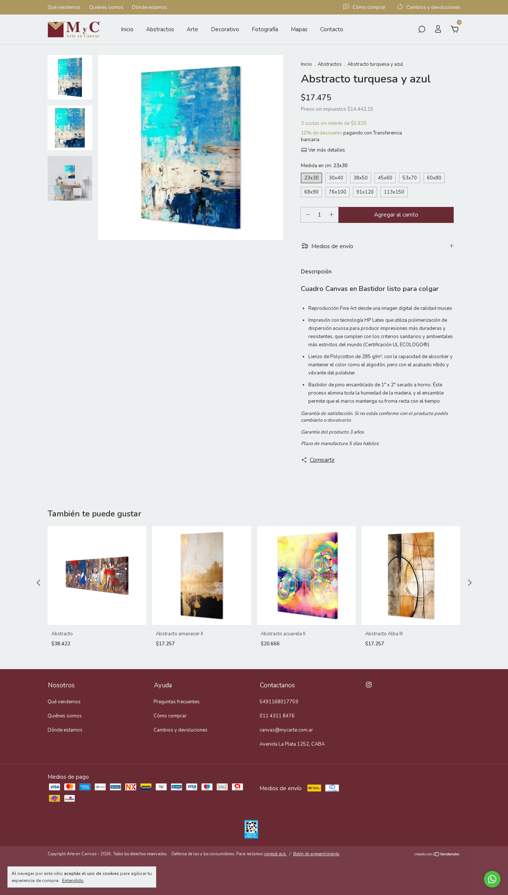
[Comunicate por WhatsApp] (492, 879)
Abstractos (160, 29)
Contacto (331, 29)
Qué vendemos (64, 7)
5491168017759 (279, 701)
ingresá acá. (275, 854)
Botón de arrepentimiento (316, 854)
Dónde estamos (149, 7)
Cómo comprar (170, 716)
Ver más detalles (326, 150)
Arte (192, 29)
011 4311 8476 (277, 716)
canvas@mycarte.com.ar (286, 730)
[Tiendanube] (437, 855)
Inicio (127, 29)
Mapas (299, 29)
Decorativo (225, 29)
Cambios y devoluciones (181, 730)
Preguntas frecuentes (177, 701)
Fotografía (265, 29)
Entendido (73, 880)
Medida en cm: (324, 165)
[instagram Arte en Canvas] (369, 684)
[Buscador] (422, 30)
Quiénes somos (106, 7)
